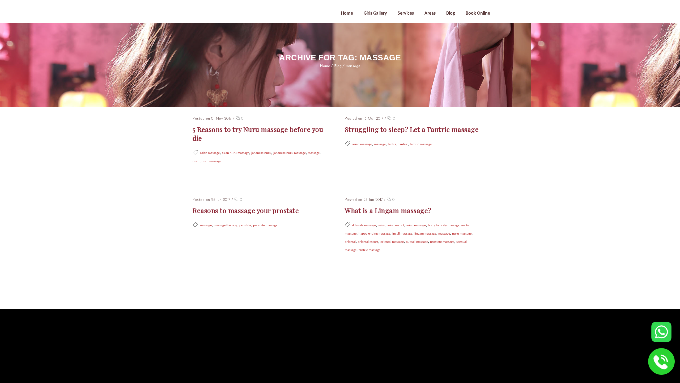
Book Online (478, 13)
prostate (245, 225)
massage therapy (225, 225)
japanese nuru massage (289, 153)
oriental (350, 242)
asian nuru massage (235, 153)
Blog (450, 13)
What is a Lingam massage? (388, 210)
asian (381, 225)
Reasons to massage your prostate (246, 210)
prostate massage (265, 225)
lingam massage (425, 233)
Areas (430, 13)
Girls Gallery (375, 13)
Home (347, 13)
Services (406, 13)
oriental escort (368, 242)
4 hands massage (364, 225)
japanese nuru (261, 153)
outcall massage (417, 242)
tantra (392, 144)
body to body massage (443, 225)
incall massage (402, 233)
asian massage (210, 153)
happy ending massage (374, 233)
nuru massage (211, 161)
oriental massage (392, 242)
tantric (403, 144)
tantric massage (421, 144)
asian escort (395, 225)
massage (353, 66)
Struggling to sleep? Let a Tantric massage (412, 129)
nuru (196, 161)
